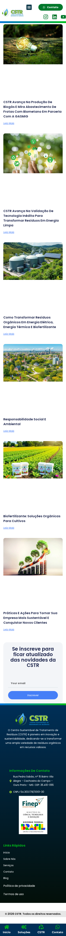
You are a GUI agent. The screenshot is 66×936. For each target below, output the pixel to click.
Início (6, 852)
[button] (29, 7)
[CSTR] (41, 926)
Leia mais (8, 123)
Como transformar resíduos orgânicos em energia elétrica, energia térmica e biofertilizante (29, 322)
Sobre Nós (9, 859)
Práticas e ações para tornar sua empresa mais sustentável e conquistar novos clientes (30, 618)
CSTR (41, 932)
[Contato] (57, 926)
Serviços (8, 865)
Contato (8, 871)
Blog (5, 878)
